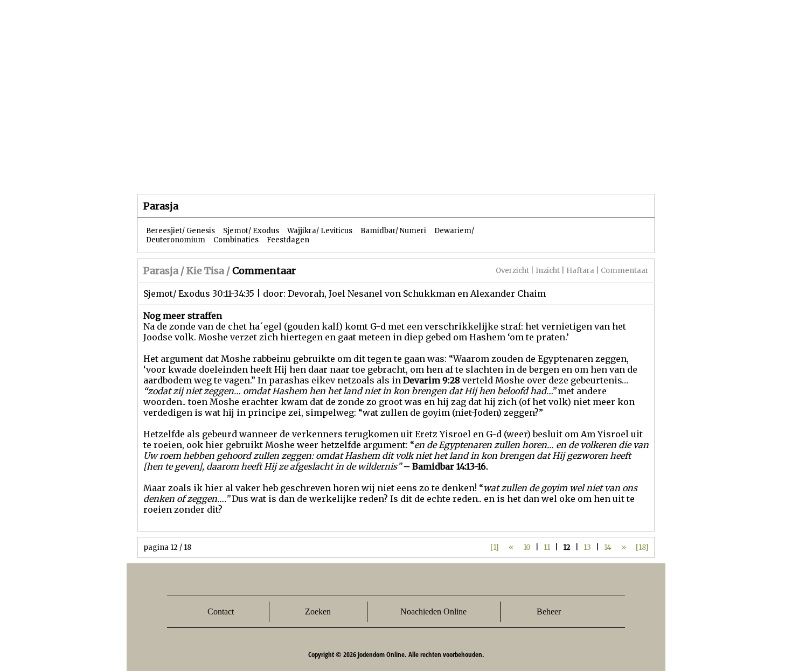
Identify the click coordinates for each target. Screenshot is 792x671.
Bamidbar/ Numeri (393, 230)
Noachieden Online (433, 611)
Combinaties (236, 239)
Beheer (549, 611)
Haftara (580, 270)
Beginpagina (175, 172)
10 (527, 547)
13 (587, 547)
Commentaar (625, 270)
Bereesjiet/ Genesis (180, 230)
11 (547, 547)
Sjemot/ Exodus (251, 230)
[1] (494, 547)
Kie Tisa (205, 270)
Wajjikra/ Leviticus (319, 230)
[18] (642, 547)
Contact (220, 611)
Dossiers (338, 172)
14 (608, 547)
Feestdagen (288, 239)
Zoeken (318, 611)
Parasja (404, 172)
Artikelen (268, 172)
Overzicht (512, 270)
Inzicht (548, 270)
